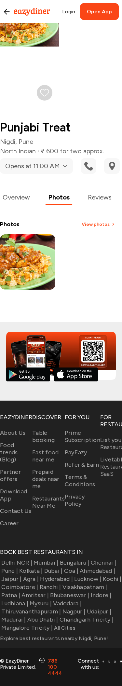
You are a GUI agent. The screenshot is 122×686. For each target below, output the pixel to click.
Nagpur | (73, 611)
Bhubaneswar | (69, 595)
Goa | (71, 570)
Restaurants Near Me (48, 502)
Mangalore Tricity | (27, 627)
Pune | (9, 570)
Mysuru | (41, 603)
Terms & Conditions (80, 480)
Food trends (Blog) (9, 452)
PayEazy (76, 452)
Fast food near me (45, 456)
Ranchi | (50, 587)
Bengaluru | (74, 562)
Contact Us (16, 510)
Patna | (10, 595)
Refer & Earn (82, 464)
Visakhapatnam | (84, 587)
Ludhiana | (14, 603)
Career (9, 523)
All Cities (64, 628)
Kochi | (112, 579)
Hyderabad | (56, 579)
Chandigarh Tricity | (87, 619)
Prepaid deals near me (46, 479)
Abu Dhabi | (42, 619)
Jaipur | (11, 579)
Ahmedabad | (97, 570)
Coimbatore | (19, 587)
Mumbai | (46, 562)
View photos (96, 224)
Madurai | (13, 619)
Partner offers (10, 475)
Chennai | (103, 562)
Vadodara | (67, 603)
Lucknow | (87, 579)
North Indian (18, 151)
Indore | (101, 595)
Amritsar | (35, 595)
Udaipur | (99, 611)
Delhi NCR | (16, 562)
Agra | (31, 579)
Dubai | (53, 570)
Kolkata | (31, 570)
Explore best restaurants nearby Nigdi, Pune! (54, 638)
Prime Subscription (82, 436)
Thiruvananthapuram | (31, 611)
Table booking (43, 436)
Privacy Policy (75, 500)
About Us (12, 432)
